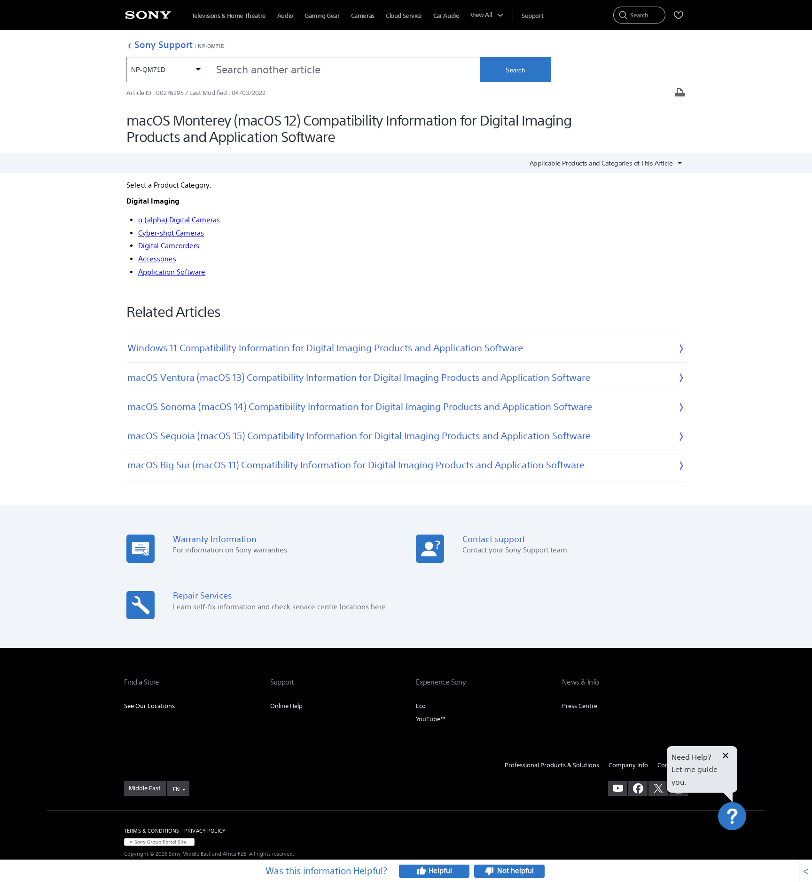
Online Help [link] (286, 706)
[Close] (725, 756)
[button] (743, 850)
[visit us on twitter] (658, 788)
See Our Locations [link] (149, 706)
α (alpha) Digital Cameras (179, 219)
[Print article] (680, 93)
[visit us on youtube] (617, 788)
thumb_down (489, 871)
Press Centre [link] (579, 706)
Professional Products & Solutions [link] (552, 765)
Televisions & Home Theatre (229, 16)
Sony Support (163, 44)
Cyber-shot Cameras (171, 232)
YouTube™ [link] (431, 719)
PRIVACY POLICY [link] (205, 831)
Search (515, 70)
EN (176, 789)
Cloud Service (404, 16)
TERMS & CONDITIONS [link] (151, 831)
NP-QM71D (211, 45)
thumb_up (421, 871)
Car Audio (446, 16)
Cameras (363, 16)
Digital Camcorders (168, 245)
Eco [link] (421, 706)
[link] (145, 788)
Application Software (171, 272)
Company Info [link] (628, 765)
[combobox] (303, 69)
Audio (285, 16)
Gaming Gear (322, 16)
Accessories (157, 258)
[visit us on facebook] (638, 788)
